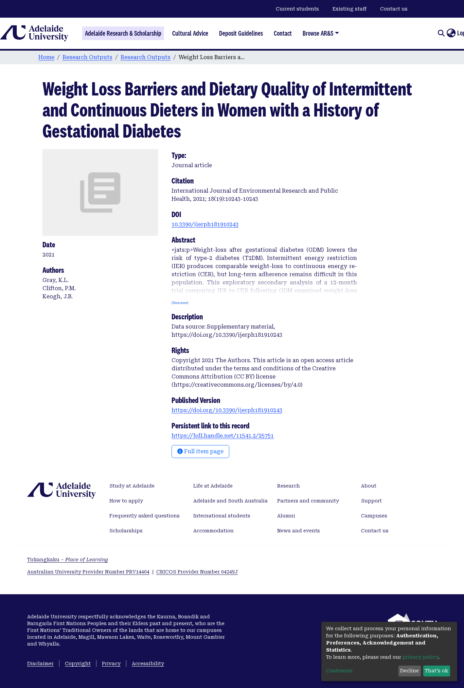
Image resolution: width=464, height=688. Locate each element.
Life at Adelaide (213, 486)
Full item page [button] (203, 451)
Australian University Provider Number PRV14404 (88, 572)
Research (288, 486)
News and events (298, 530)
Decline (409, 670)
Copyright (78, 663)
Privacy (111, 663)
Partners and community (308, 501)
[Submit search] (441, 33)
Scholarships (126, 530)
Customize (339, 670)
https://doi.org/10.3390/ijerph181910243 (227, 410)
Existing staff (350, 9)
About (368, 486)
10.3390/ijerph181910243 (205, 224)
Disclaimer (40, 663)
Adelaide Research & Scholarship (123, 33)
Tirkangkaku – (67, 559)
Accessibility (148, 663)
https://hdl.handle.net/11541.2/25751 (223, 436)
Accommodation (213, 530)
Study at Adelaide (132, 486)
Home (46, 57)
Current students (297, 9)
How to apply (126, 501)
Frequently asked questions (144, 515)
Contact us (394, 9)
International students (221, 515)
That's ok (436, 670)
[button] (451, 33)
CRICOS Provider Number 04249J (197, 572)
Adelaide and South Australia (230, 501)
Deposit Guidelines (241, 33)
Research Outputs (87, 57)
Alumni (286, 515)
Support (371, 501)
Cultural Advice (190, 33)
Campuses (374, 515)
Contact (283, 33)
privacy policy (420, 657)
